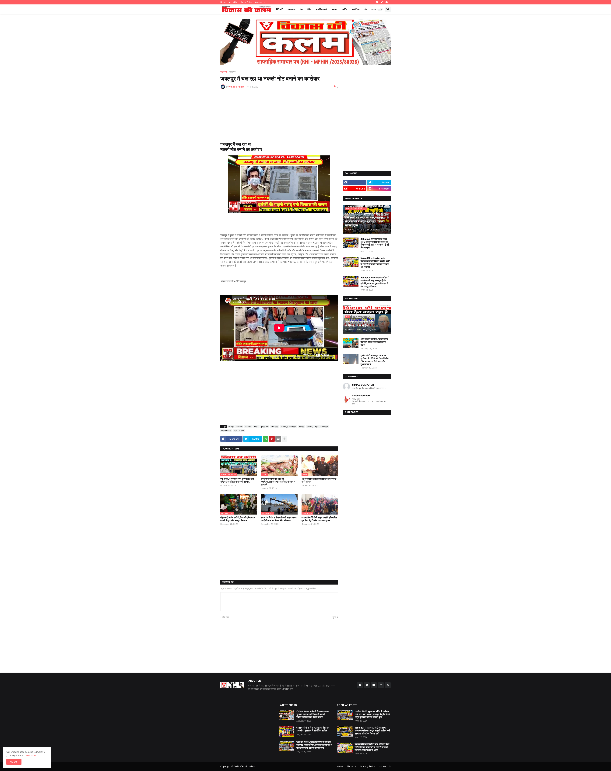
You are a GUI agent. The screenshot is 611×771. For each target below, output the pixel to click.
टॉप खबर (239, 426)
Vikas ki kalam (247, 766)
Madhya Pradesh (288, 426)
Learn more (30, 755)
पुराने (334, 617)
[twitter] (382, 2)
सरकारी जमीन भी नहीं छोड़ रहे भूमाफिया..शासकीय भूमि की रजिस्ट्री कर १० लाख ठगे (278, 481)
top (235, 430)
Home (223, 2)
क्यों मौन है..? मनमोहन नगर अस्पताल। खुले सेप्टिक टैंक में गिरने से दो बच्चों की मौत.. (237, 480)
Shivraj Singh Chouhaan (317, 426)
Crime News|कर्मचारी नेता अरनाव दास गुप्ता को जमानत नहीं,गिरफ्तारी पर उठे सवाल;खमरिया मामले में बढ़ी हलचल (312, 714)
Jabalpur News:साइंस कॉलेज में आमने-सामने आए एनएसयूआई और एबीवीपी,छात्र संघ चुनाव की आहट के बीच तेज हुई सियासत (375, 282)
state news (226, 430)
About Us (232, 2)
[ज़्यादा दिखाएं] (284, 439)
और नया (225, 617)
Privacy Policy (245, 2)
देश (301, 9)
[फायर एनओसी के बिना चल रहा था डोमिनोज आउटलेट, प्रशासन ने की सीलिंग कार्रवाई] (286, 731)
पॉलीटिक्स (355, 9)
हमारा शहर (292, 9)
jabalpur (264, 426)
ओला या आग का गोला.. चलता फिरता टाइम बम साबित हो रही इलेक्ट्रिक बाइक (374, 342)
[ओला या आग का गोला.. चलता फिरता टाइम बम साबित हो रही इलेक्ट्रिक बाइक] (350, 343)
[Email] (278, 439)
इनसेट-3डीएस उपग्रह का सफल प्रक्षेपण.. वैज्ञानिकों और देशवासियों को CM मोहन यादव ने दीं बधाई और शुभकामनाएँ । (375, 359)
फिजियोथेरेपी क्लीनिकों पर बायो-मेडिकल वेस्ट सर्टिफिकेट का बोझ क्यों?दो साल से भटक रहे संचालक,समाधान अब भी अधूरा (375, 262)
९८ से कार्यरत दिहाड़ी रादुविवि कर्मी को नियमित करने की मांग (319, 480)
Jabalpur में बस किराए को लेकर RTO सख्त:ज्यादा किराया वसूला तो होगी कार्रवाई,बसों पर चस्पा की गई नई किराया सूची (375, 243)
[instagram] (381, 685)
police (301, 426)
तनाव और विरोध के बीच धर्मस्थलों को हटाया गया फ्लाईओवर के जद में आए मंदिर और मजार (279, 519)
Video (241, 430)
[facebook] (377, 2)
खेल (365, 9)
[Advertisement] (279, 115)
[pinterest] (388, 685)
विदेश (309, 9)
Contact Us (260, 2)
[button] (380, 9)
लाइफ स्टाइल (377, 9)
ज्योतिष (344, 9)
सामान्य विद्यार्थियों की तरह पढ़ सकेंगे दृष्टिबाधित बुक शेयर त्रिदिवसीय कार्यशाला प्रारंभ (319, 519)
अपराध (334, 9)
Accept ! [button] (14, 761)
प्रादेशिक (248, 426)
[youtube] (387, 2)
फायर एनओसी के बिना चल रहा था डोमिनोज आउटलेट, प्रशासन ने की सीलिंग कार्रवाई (312, 729)
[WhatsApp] (265, 439)
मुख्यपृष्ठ (223, 72)
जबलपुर (232, 72)
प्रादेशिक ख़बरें (321, 9)
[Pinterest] (272, 439)
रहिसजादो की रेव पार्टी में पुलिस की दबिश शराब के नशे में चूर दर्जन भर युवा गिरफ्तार (237, 519)
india (256, 426)
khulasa (274, 426)
